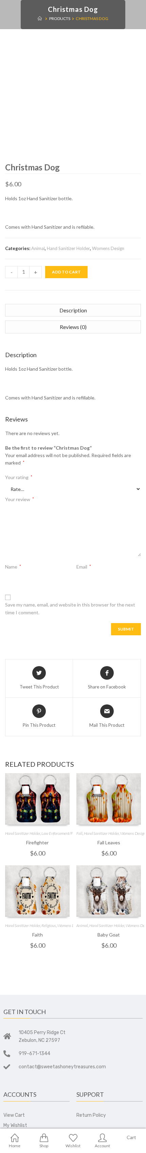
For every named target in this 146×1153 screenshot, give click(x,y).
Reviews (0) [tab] (73, 327)
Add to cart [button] (37, 817)
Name (13, 567)
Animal (38, 248)
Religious (48, 925)
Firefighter (37, 842)
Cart (131, 1137)
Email (83, 567)
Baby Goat (108, 935)
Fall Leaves (108, 842)
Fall (79, 833)
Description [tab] (73, 310)
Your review (19, 499)
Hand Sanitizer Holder (68, 248)
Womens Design (108, 248)
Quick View (37, 799)
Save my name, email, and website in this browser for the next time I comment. (70, 608)
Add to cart (66, 271)
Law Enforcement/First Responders (69, 833)
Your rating (18, 477)
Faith (37, 935)
